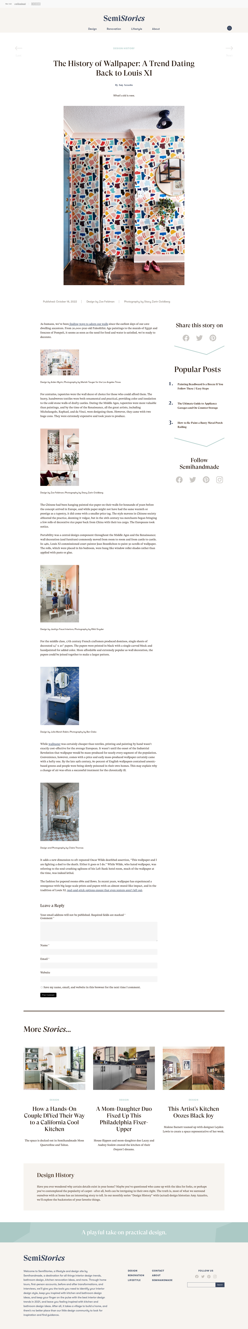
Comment (47, 918)
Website (45, 972)
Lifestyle (136, 28)
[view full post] (54, 1068)
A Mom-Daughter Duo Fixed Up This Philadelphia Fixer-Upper (124, 1118)
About (156, 28)
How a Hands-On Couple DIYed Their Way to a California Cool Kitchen (54, 1118)
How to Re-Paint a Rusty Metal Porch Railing (200, 425)
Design (92, 28)
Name (44, 945)
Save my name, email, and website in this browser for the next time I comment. (92, 987)
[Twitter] (202, 1276)
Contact (158, 1270)
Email (44, 959)
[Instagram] (214, 1276)
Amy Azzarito (126, 85)
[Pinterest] (208, 1276)
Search (220, 1285)
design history (124, 48)
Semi (124, 18)
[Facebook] (197, 1276)
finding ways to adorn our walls (88, 324)
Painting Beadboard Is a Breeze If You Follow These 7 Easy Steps (200, 386)
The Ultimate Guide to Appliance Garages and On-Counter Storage (198, 405)
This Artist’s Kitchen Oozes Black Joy (193, 1112)
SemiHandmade (162, 1280)
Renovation (114, 28)
